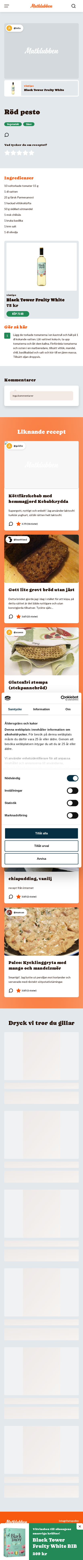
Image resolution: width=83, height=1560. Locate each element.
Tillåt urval (41, 846)
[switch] (72, 790)
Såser (29, 124)
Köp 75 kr (18, 313)
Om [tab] (68, 709)
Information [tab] (41, 709)
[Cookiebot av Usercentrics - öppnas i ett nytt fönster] (60, 698)
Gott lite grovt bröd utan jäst (41, 589)
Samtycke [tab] (15, 709)
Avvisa (41, 858)
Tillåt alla (41, 833)
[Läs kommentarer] (6, 134)
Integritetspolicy (69, 1520)
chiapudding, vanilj (30, 878)
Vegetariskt (13, 124)
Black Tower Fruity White (44, 90)
